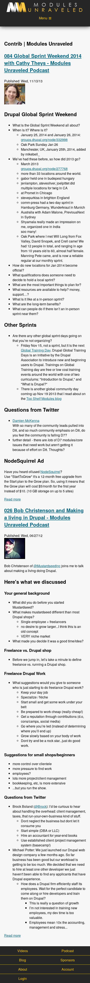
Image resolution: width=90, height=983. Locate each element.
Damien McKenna (26, 420)
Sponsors (67, 960)
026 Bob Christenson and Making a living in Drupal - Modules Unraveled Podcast (44, 517)
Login (22, 978)
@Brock (40, 806)
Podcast (68, 950)
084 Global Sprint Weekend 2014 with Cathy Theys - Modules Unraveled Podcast (42, 63)
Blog (22, 960)
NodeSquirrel (50, 471)
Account (68, 969)
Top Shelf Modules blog (44, 398)
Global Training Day (35, 350)
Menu (43, 18)
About (22, 969)
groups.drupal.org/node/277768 (44, 168)
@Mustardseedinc (46, 565)
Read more (12, 499)
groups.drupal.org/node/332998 (44, 139)
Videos (22, 950)
